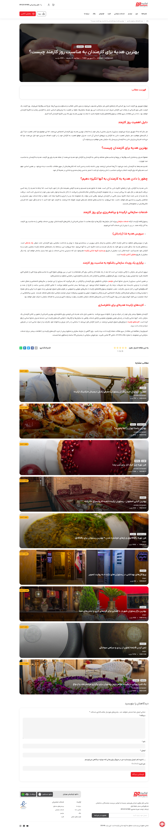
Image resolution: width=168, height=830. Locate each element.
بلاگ (94, 14)
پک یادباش (29, 243)
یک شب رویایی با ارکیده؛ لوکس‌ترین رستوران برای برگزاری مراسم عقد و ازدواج (109, 684)
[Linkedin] (24, 826)
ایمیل (142, 751)
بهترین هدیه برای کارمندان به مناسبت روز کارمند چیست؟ (107, 21)
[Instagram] (20, 826)
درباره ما (86, 14)
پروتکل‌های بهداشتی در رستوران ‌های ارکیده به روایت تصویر (117, 574)
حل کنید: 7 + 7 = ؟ (138, 764)
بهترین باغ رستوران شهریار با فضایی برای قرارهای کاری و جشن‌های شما (112, 611)
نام (143, 742)
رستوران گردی (131, 21)
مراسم (130, 14)
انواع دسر (143, 461)
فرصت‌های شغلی (76, 817)
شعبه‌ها (144, 14)
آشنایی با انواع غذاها (141, 424)
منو (137, 14)
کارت (109, 14)
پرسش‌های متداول (58, 806)
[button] (36, 348)
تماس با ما (78, 810)
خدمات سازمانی (119, 14)
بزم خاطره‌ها (139, 21)
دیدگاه (142, 716)
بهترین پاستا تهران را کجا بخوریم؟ (130, 428)
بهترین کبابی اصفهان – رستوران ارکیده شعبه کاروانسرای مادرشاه (115, 501)
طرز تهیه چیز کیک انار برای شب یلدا (129, 464)
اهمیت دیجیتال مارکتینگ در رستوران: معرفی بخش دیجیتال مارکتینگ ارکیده (110, 391)
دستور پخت (133, 534)
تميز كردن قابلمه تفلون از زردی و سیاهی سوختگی (122, 647)
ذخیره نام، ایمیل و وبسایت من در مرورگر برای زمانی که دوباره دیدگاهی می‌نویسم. (114, 760)
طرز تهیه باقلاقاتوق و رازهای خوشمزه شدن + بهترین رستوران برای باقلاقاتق (110, 538)
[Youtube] (27, 826)
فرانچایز (101, 14)
